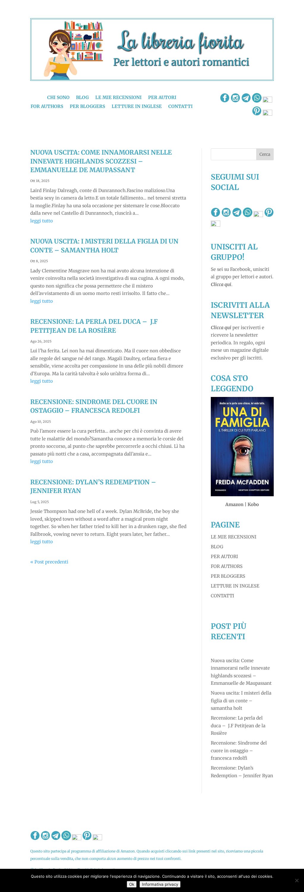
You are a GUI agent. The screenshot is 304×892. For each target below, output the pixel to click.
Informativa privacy (160, 884)
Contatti (180, 106)
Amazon (234, 504)
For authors (47, 106)
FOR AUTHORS (227, 566)
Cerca (264, 154)
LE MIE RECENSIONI (233, 537)
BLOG (217, 546)
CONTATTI (222, 596)
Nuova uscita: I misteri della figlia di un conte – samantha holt (241, 700)
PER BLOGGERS (228, 576)
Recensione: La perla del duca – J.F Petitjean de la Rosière (238, 725)
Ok (131, 884)
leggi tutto (41, 221)
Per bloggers (87, 106)
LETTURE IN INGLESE (235, 586)
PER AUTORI (224, 556)
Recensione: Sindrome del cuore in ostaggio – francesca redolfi (239, 750)
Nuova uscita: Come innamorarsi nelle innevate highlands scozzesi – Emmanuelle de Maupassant (101, 161)
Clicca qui (221, 284)
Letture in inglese (137, 106)
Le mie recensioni (118, 97)
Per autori (162, 97)
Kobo (253, 504)
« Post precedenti (49, 562)
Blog (82, 97)
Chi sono (58, 97)
